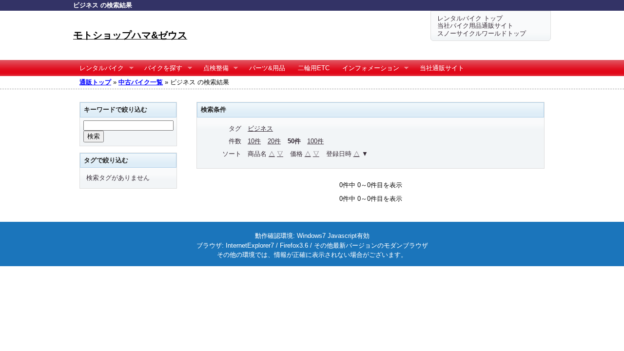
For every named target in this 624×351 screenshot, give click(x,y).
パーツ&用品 (267, 68)
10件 (254, 141)
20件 (274, 141)
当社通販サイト (442, 68)
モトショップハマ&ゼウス (130, 35)
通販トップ (95, 82)
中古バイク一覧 (140, 82)
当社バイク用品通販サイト (475, 25)
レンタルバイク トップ (470, 18)
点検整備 (213, 68)
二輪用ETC (314, 68)
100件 (315, 141)
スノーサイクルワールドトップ (481, 33)
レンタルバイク (98, 68)
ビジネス (260, 128)
